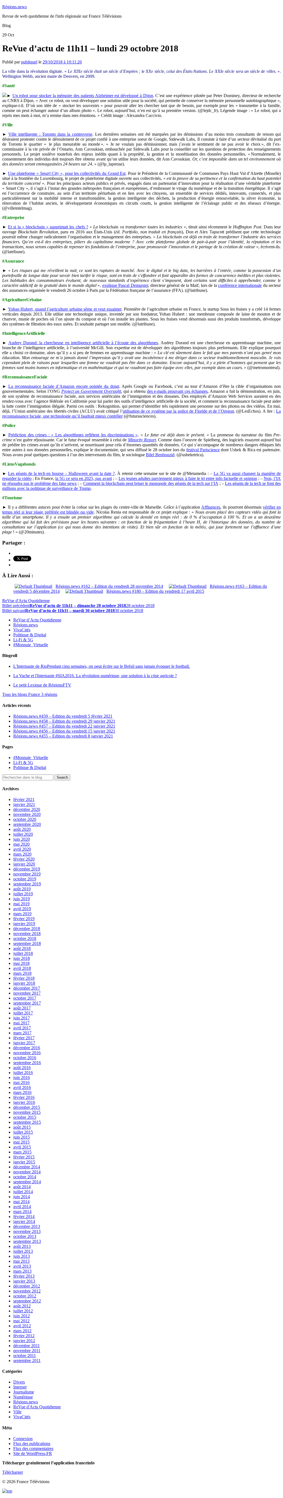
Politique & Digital (29, 634)
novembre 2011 (26, 1350)
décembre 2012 (26, 1286)
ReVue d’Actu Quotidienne (37, 620)
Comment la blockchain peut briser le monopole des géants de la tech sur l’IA (150, 483)
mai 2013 (21, 1261)
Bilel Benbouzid (160, 454)
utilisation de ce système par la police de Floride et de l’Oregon (178, 411)
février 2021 (24, 799)
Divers (19, 1382)
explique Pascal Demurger (125, 285)
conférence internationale (240, 285)
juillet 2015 (23, 1132)
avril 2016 (22, 1087)
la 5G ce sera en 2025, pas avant (83, 478)
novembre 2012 (27, 1291)
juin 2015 (21, 1137)
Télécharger (12, 1472)
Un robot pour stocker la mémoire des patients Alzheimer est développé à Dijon (82, 95)
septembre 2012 (27, 1301)
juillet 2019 (23, 893)
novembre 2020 (27, 814)
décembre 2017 (26, 988)
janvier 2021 (24, 804)
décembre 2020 (26, 809)
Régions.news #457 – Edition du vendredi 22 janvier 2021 (64, 726)
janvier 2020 (24, 864)
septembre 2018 (27, 943)
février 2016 (24, 1097)
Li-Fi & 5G (23, 639)
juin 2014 (21, 1196)
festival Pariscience (203, 449)
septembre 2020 (27, 824)
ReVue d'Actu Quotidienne (26, 600)
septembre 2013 (27, 1241)
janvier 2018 (24, 983)
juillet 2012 (23, 1311)
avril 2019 (22, 908)
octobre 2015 (24, 1117)
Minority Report (142, 439)
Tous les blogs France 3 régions (29, 694)
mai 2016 (21, 1082)
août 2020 (22, 829)
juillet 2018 (23, 953)
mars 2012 (22, 1330)
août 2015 (22, 1127)
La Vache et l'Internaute (95, 675)
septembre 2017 (27, 1003)
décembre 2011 (26, 1345)
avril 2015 (22, 1147)
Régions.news (14, 6)
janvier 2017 (24, 1042)
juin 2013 (21, 1256)
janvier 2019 (24, 923)
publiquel (29, 62)
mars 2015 (22, 1152)
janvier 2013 (24, 1281)
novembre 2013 (27, 1231)
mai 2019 (21, 903)
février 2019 (24, 918)
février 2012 (24, 1335)
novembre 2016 (27, 1052)
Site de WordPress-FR (32, 1453)
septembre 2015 (27, 1122)
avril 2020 (22, 849)
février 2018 (24, 978)
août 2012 (22, 1306)
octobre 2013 (24, 1236)
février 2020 (24, 859)
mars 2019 (22, 913)
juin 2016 (21, 1077)
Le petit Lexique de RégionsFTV (42, 685)
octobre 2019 (24, 879)
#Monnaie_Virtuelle (30, 644)
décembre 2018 (26, 928)
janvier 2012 (24, 1340)
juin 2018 (21, 958)
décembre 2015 (26, 1107)
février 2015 (24, 1157)
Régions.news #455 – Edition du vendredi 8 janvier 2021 (63, 736)
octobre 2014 (24, 1176)
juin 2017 (21, 1018)
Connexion (23, 1438)
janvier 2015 (24, 1162)
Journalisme (23, 1392)
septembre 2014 (27, 1181)
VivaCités (21, 629)
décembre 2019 (26, 869)
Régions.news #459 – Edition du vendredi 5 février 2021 (62, 716)
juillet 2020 (23, 834)
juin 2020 (21, 839)
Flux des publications (31, 1443)
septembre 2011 (27, 1360)
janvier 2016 (24, 1102)
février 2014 (24, 1216)
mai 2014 (21, 1201)
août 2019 (22, 888)
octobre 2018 (24, 938)
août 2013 (22, 1246)
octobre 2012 (24, 1296)
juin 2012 (21, 1315)
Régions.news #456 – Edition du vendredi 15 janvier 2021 (64, 731)
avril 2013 (22, 1266)
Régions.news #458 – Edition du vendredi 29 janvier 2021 (64, 721)
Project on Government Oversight (91, 391)
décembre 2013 (26, 1226)
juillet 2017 (23, 1013)
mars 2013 (22, 1271)
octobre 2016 (24, 1057)
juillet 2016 (23, 1072)
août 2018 (22, 948)
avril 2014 (22, 1206)
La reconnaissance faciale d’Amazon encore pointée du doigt (63, 386)
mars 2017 (22, 1032)
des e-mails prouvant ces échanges (177, 391)
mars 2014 (22, 1211)
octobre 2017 (24, 998)
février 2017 (24, 1037)
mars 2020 (22, 854)
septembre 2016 (27, 1062)
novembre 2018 (27, 933)
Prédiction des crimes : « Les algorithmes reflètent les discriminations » (73, 434)
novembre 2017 (27, 993)
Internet (20, 1387)
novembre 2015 (27, 1112)
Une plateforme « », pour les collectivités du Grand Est (67, 173)
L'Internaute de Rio (101, 666)
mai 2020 (21, 844)
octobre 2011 (24, 1355)
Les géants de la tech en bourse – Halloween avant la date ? (61, 473)
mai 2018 (21, 963)
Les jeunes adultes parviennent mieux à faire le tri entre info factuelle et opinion (188, 478)
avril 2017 (22, 1028)
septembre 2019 (27, 884)
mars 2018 (22, 973)
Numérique (23, 1397)
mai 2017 (21, 1023)
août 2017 (22, 1008)
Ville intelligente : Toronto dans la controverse (50, 134)
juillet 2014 (23, 1191)
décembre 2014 (26, 1167)
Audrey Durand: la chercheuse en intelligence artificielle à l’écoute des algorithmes (83, 342)
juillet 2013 (23, 1251)
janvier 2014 (24, 1221)
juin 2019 (21, 898)
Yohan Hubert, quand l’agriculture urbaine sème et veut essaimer (64, 309)
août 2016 (22, 1067)
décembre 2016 (26, 1047)
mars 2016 (22, 1092)
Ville (17, 1411)
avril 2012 (22, 1325)
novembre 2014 (27, 1171)
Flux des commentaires (33, 1448)
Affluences (210, 507)
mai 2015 (21, 1142)
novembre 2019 (27, 874)
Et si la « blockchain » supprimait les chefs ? (48, 227)
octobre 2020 (24, 819)
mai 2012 (21, 1320)
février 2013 (24, 1276)
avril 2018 (22, 968)
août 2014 (22, 1186)
